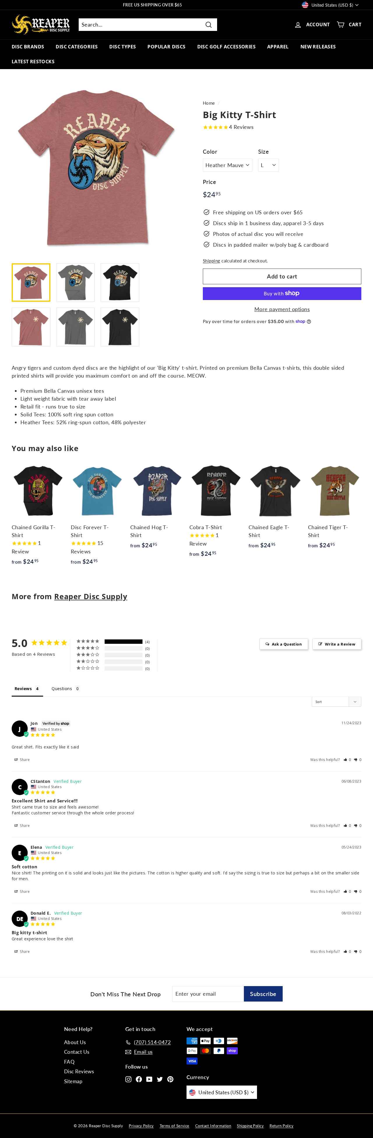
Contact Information (213, 1125)
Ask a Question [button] (287, 644)
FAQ (69, 1062)
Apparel (278, 46)
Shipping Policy (250, 1125)
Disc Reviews (79, 1071)
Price (209, 181)
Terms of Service (174, 1125)
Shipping (211, 260)
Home (209, 103)
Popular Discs (166, 46)
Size (263, 151)
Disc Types (122, 46)
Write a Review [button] (340, 644)
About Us (75, 1042)
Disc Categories (77, 46)
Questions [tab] (62, 688)
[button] (347, 759)
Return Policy (281, 1125)
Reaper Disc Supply (90, 596)
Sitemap (73, 1081)
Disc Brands (28, 46)
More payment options (282, 309)
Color (210, 151)
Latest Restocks (33, 61)
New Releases (318, 46)
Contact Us (76, 1052)
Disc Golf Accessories (226, 46)
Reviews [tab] (23, 688)
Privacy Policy (141, 1125)
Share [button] (24, 759)
